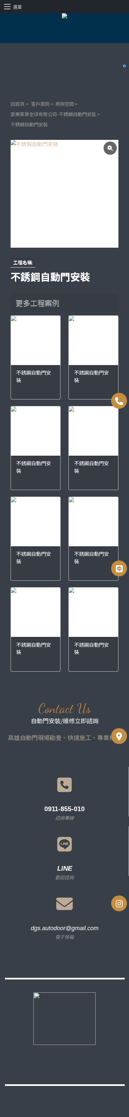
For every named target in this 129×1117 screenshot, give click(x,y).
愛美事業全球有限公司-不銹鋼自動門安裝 (53, 113)
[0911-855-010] (119, 401)
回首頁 (17, 103)
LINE (64, 868)
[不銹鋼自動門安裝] (64, 194)
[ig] (119, 903)
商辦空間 (64, 103)
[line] (119, 568)
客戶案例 (40, 103)
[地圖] (119, 736)
